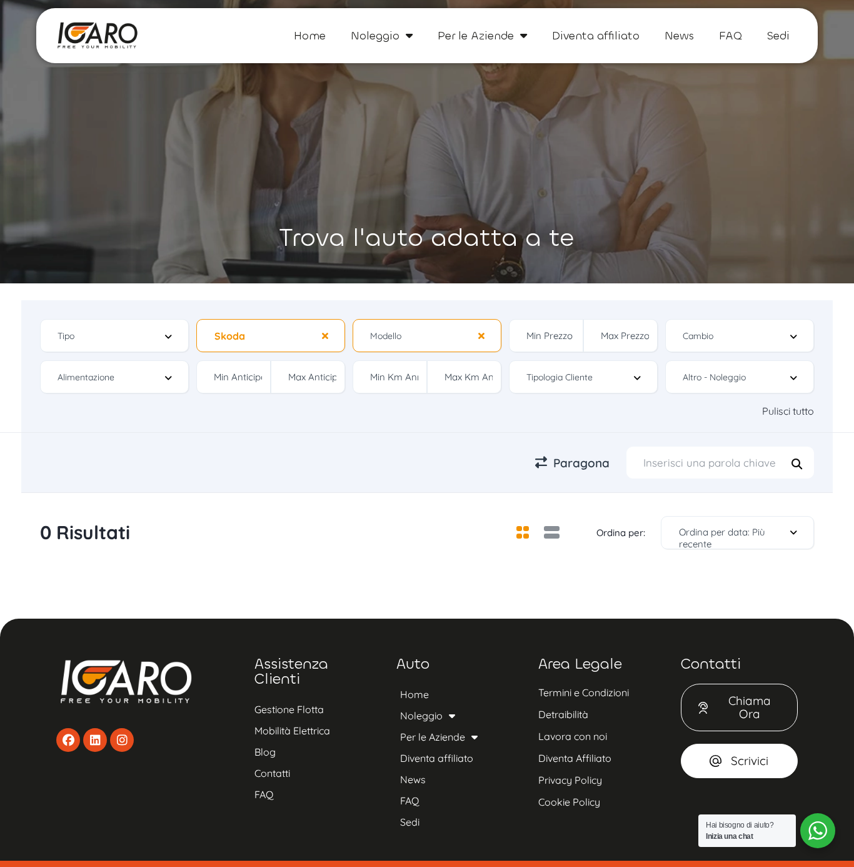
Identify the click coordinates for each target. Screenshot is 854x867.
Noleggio (375, 35)
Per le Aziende (476, 35)
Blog (265, 752)
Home (310, 35)
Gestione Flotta (289, 709)
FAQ (730, 35)
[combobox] (114, 335)
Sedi (778, 35)
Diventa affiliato (596, 35)
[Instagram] (122, 740)
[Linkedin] (95, 740)
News (679, 35)
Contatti (272, 773)
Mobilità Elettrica (292, 730)
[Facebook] (68, 740)
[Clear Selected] (325, 335)
